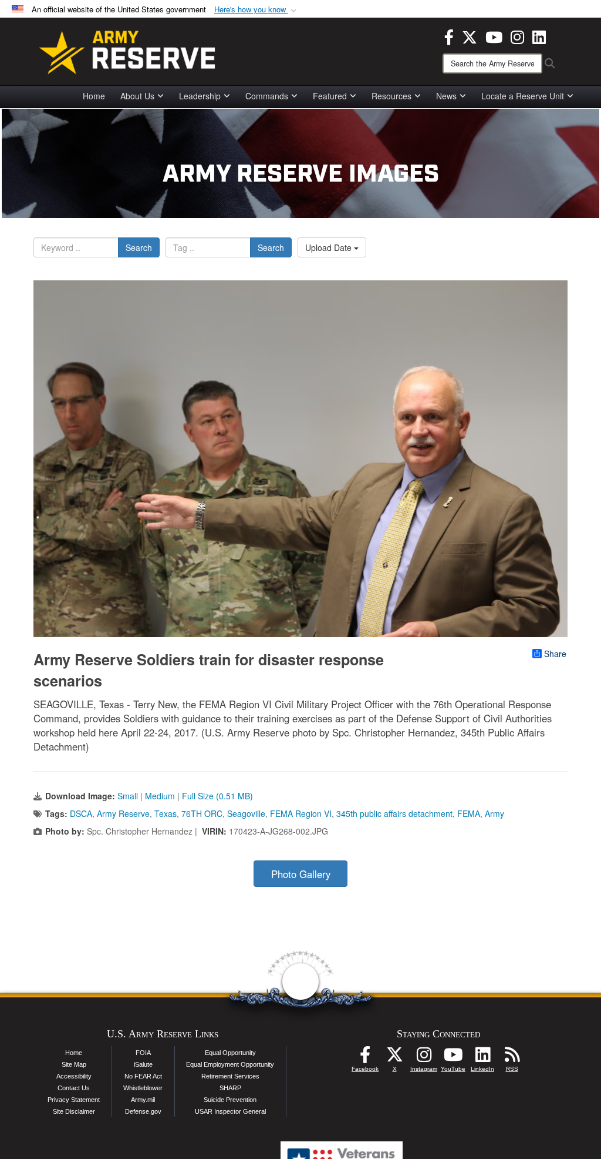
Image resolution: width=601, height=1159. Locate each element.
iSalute (143, 1064)
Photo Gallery (300, 874)
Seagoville (246, 813)
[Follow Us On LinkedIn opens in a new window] (482, 1058)
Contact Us (74, 1087)
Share (555, 653)
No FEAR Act (143, 1076)
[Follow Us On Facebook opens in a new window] (365, 1058)
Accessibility (74, 1076)
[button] (256, 10)
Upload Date (329, 247)
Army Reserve (123, 813)
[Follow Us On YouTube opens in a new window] (453, 1058)
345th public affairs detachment (394, 813)
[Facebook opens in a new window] (449, 36)
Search (139, 247)
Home (94, 96)
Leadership (200, 96)
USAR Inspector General (230, 1111)
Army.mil (143, 1099)
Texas (165, 813)
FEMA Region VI (301, 813)
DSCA (81, 813)
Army (494, 813)
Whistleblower (143, 1087)
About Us (137, 96)
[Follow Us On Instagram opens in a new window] (423, 1058)
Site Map (74, 1064)
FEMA (468, 813)
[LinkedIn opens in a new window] (539, 36)
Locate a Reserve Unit (522, 96)
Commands (266, 96)
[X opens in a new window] (469, 36)
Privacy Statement (74, 1099)
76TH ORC (201, 813)
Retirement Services (230, 1076)
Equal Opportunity (230, 1052)
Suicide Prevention (230, 1099)
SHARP (230, 1087)
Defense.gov (143, 1111)
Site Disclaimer (74, 1111)
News (446, 96)
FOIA (143, 1052)
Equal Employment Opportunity (230, 1064)
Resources (391, 96)
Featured (330, 96)
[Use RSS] (511, 1058)
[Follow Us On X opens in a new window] (394, 1058)
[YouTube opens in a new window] (493, 36)
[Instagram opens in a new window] (517, 36)
